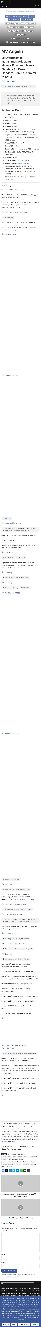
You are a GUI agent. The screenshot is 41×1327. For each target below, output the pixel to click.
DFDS (32, 11)
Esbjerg (14, 1156)
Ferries (27, 11)
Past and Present (18, 11)
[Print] (28, 1170)
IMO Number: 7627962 (17, 1159)
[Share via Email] (24, 1170)
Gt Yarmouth (34, 1156)
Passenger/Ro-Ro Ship (7, 1164)
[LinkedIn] (10, 1170)
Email (3, 1262)
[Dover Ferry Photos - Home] (10, 2)
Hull (9, 1159)
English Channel (6, 1156)
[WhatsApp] (21, 1170)
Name (3, 1254)
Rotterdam (17, 1164)
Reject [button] (14, 1324)
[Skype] (13, 1170)
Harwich (4, 1159)
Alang (9, 1154)
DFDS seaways (16, 16)
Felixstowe (26, 1156)
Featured (20, 1156)
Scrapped (33, 1164)
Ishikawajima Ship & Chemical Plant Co (12, 1161)
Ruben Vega (11, 86)
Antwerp (14, 1154)
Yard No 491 (10, 1166)
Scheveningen (25, 1164)
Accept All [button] (6, 1324)
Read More (35, 1324)
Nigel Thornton (13, 42)
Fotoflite (8, 518)
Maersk (32, 16)
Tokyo (3, 1166)
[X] (6, 1170)
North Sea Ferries (14, 19)
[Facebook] (3, 1170)
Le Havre (25, 1161)
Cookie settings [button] (24, 1324)
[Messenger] (17, 1170)
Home (10, 11)
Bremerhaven (21, 1154)
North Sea (31, 1161)
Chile (28, 1154)
